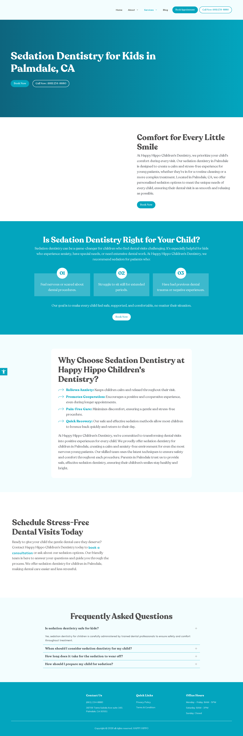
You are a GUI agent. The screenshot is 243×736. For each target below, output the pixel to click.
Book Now (20, 83)
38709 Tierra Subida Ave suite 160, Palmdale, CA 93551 (104, 709)
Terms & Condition (145, 707)
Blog (165, 9)
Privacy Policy (143, 702)
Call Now (51, 83)
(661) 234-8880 (94, 702)
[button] (3, 371)
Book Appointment (185, 9)
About (131, 9)
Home (119, 9)
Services (149, 9)
